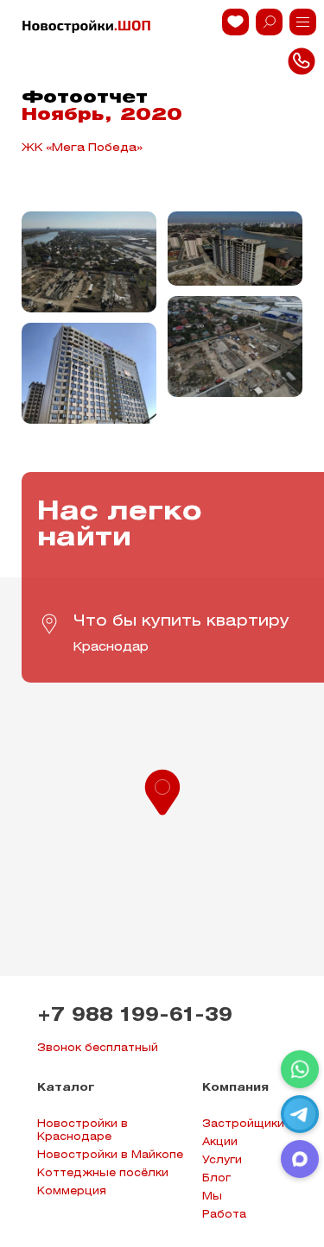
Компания (235, 1088)
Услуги (222, 1160)
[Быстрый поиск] (269, 22)
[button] (162, 790)
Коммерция (71, 1191)
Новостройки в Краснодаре (82, 1130)
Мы (212, 1196)
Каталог (66, 1088)
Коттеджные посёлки (102, 1173)
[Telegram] (300, 1114)
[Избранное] (235, 22)
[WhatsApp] (300, 1069)
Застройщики (243, 1124)
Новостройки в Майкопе (110, 1155)
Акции (220, 1142)
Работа (224, 1214)
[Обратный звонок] (302, 22)
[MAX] (300, 1159)
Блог (216, 1178)
